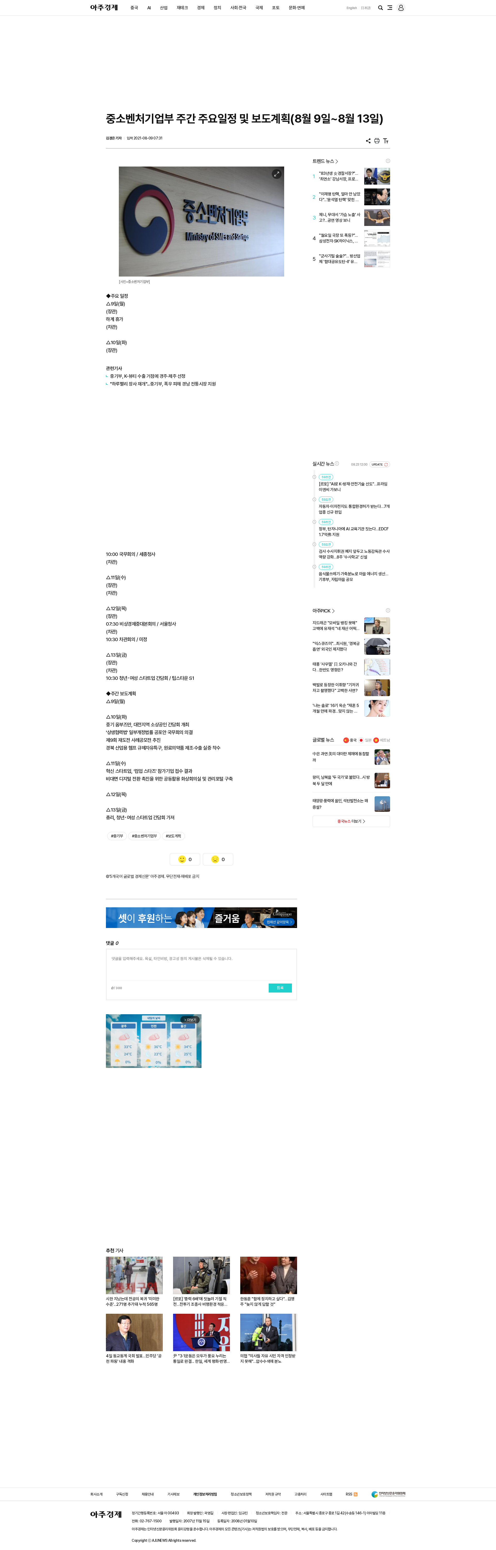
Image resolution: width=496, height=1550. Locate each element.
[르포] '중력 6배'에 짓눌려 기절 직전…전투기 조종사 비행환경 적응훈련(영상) (200, 1301)
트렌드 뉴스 (323, 161)
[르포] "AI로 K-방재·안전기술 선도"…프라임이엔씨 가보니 (353, 487)
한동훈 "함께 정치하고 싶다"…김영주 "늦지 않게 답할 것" (267, 1301)
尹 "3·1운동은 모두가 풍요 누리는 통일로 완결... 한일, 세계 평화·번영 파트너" (200, 1359)
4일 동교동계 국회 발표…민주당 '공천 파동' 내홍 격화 (133, 1359)
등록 (280, 988)
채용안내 (148, 1494)
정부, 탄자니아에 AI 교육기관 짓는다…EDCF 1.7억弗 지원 (354, 531)
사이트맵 (326, 1494)
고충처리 (300, 1494)
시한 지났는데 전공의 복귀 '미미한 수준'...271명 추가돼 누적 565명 (132, 1301)
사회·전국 (238, 7)
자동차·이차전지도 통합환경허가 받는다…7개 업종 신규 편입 (354, 509)
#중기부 (117, 836)
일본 (368, 740)
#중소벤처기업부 (144, 836)
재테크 (182, 7)
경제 (201, 7)
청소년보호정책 (241, 1494)
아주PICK (321, 611)
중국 (134, 7)
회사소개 (96, 1494)
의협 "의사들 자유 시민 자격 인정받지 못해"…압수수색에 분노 (267, 1359)
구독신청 (122, 1494)
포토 (276, 7)
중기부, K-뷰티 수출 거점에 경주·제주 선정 (147, 376)
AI (149, 7)
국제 (259, 7)
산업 (163, 7)
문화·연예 (297, 7)
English (352, 8)
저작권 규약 (273, 1494)
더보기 (337, 823)
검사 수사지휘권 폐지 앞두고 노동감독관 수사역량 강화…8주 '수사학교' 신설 (354, 554)
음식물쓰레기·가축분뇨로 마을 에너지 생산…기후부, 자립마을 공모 (353, 576)
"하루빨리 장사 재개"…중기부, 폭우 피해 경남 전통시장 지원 (163, 384)
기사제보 (173, 1494)
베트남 (385, 740)
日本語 (366, 8)
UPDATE (377, 464)
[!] (388, 161)
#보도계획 (173, 836)
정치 (217, 7)
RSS (349, 1494)
